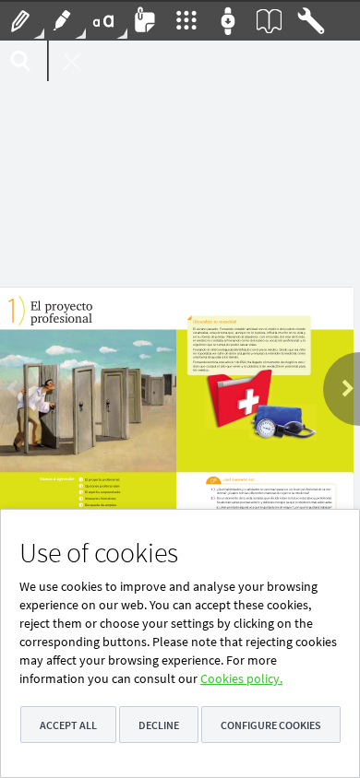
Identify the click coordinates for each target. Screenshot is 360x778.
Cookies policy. (241, 678)
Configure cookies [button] (271, 725)
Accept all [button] (68, 725)
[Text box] (104, 20)
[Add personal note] (145, 20)
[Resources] (187, 20)
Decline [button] (158, 725)
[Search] (21, 61)
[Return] (70, 61)
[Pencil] (21, 20)
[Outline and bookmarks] (270, 20)
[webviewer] (180, 409)
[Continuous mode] (228, 20)
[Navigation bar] (311, 20)
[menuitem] (21, 20)
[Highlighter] (62, 20)
